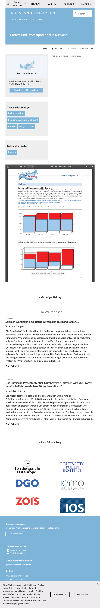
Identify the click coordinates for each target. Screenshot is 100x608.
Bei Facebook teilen (18, 550)
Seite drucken (86, 49)
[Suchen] (75, 12)
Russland (12, 152)
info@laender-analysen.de (16, 576)
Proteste (12, 127)
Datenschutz (14, 588)
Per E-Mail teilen (16, 553)
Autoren (86, 4)
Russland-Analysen (33, 13)
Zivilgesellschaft (26, 127)
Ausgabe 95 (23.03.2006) (27, 20)
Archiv (52, 4)
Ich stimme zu (60, 594)
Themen (35, 4)
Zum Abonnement (16, 534)
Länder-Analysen (17, 4)
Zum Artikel (11, 366)
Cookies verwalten (81, 594)
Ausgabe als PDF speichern (26, 90)
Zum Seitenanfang (51, 442)
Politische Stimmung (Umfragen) (23, 120)
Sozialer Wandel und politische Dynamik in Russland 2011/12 (42, 322)
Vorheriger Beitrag (51, 297)
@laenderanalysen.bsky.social (18, 565)
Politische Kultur (16, 113)
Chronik (69, 4)
